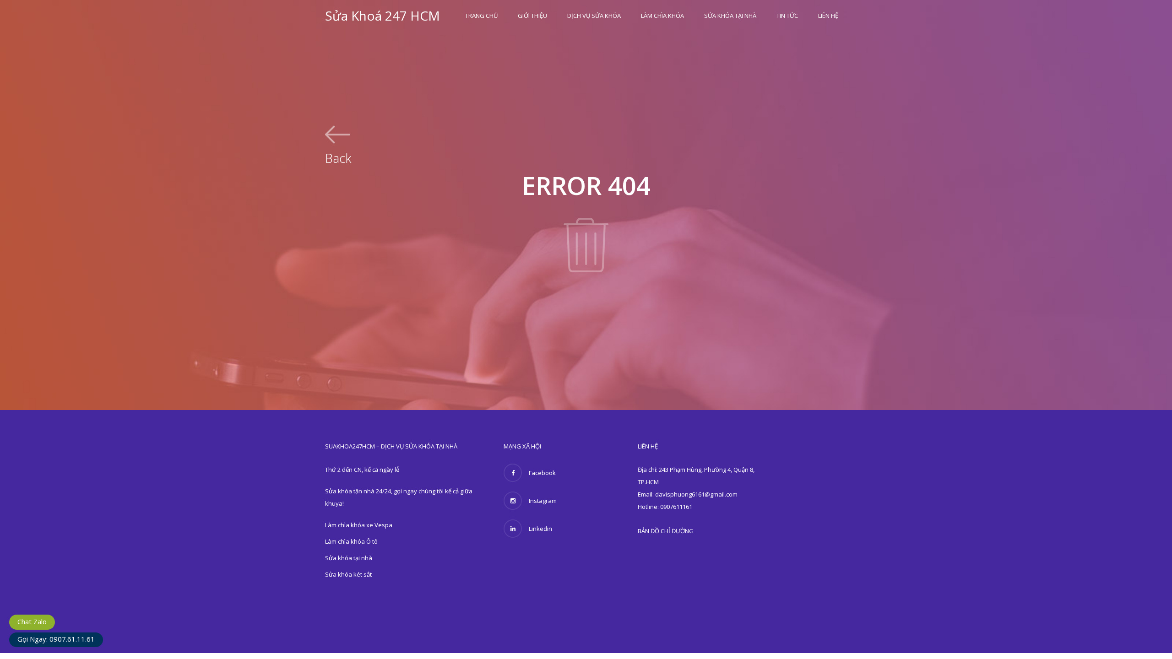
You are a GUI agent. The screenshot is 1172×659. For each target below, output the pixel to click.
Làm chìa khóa (662, 15)
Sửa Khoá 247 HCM (382, 15)
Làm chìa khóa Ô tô (351, 541)
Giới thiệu (532, 15)
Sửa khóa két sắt (348, 574)
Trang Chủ (481, 15)
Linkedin (540, 528)
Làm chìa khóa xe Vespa (358, 525)
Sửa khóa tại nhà (730, 15)
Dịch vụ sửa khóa (594, 15)
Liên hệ (828, 15)
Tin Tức (787, 15)
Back (338, 157)
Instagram (543, 501)
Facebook (542, 473)
